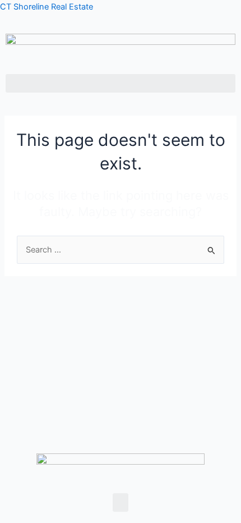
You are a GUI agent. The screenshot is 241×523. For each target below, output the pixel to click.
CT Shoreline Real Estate (46, 7)
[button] (120, 83)
